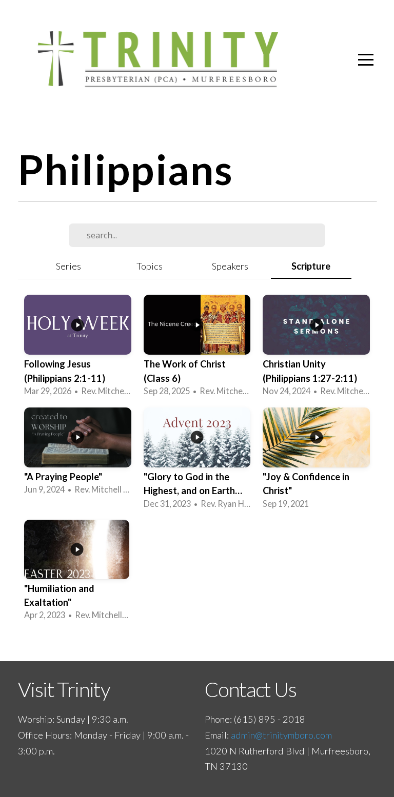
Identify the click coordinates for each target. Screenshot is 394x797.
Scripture (310, 266)
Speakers (230, 266)
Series (68, 266)
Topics (149, 266)
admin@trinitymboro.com (281, 735)
